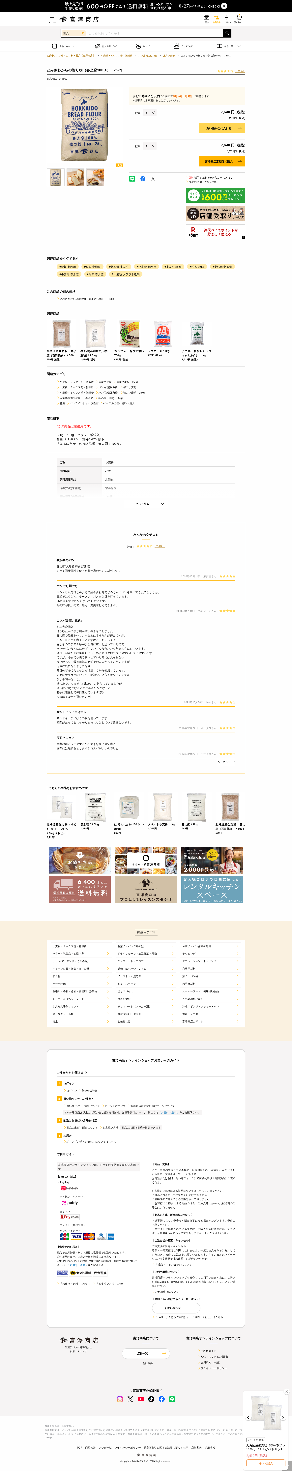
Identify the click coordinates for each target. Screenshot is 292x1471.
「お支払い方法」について (111, 1283)
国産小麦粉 (105, 382)
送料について (92, 1106)
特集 (62, 403)
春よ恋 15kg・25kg (110, 398)
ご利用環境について (167, 1291)
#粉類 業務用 (67, 267)
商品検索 (90, 1447)
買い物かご (73, 1106)
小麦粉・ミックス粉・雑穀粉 (116, 55)
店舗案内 (196, 1447)
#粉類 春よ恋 (95, 274)
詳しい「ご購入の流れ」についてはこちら (91, 1141)
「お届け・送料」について (75, 1283)
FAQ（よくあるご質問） (215, 1356)
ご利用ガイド (209, 1351)
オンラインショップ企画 (84, 403)
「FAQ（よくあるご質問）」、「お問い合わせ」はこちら (189, 1317)
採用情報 (210, 1447)
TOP (79, 1447)
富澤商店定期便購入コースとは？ (211, 177)
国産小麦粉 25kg (127, 382)
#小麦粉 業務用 (146, 267)
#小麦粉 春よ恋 (69, 274)
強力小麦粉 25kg (134, 392)
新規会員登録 (90, 1090)
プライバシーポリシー (214, 1368)
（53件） (240, 71)
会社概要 (147, 1363)
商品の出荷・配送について (204, 182)
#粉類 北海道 (92, 267)
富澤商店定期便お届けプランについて (153, 1106)
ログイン (72, 1090)
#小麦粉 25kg (173, 267)
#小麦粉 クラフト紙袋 (126, 274)
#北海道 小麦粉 (118, 267)
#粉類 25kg (197, 267)
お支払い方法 (110, 1127)
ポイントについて (115, 1106)
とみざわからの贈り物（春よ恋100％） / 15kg (87, 299)
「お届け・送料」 (169, 1112)
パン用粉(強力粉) (147, 55)
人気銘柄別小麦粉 (70, 398)
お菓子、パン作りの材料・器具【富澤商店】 (71, 55)
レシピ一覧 (105, 1447)
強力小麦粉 (169, 55)
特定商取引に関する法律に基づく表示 (166, 1447)
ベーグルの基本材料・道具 (119, 403)
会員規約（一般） (211, 1362)
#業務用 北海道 (222, 267)
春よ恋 (89, 398)
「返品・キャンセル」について (173, 1264)
